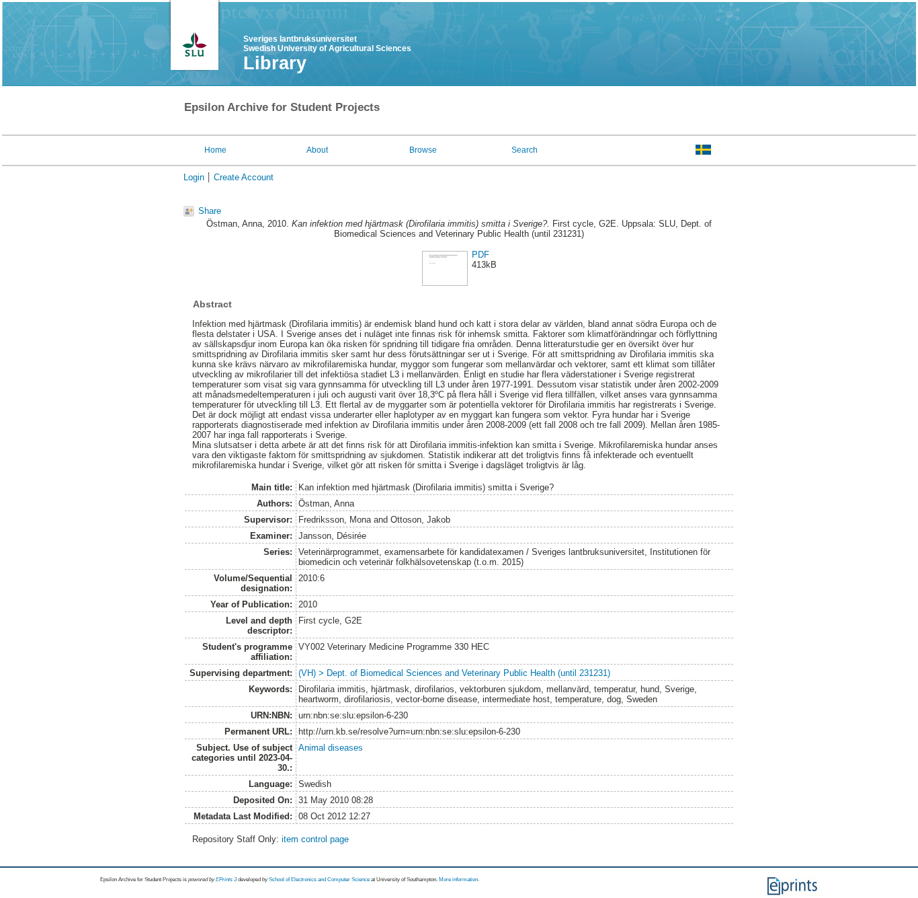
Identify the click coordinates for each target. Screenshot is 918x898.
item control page (315, 839)
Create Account (244, 177)
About (317, 150)
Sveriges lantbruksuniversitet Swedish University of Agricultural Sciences (327, 43)
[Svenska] (703, 149)
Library (274, 63)
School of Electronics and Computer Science (319, 879)
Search (524, 150)
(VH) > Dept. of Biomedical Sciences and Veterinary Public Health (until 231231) (454, 673)
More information (458, 879)
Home (215, 150)
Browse (423, 150)
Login (193, 177)
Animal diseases (330, 748)
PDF (480, 255)
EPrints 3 (226, 879)
